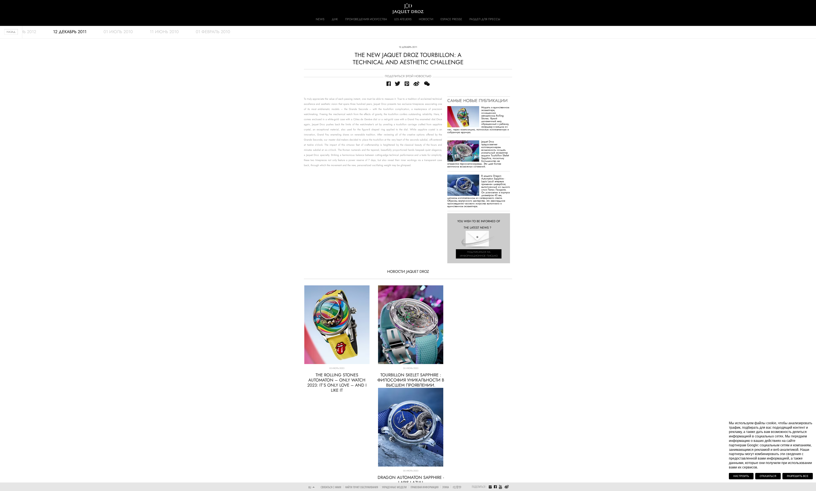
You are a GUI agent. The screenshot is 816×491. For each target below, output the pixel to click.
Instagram (490, 487)
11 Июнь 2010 (164, 32)
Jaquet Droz (305, 8)
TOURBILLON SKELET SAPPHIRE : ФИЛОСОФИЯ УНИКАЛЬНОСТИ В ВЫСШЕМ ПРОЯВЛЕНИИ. (410, 380)
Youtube (500, 487)
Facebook (388, 83)
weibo (416, 83)
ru (309, 487)
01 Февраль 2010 (213, 32)
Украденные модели (394, 487)
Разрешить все (797, 476)
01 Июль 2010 (118, 32)
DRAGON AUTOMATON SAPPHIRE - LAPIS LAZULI (411, 480)
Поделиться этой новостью (408, 76)
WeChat (427, 83)
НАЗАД (11, 32)
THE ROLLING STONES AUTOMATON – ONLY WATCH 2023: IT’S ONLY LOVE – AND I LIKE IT (337, 382)
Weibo (506, 487)
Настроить (741, 476)
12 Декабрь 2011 (69, 32)
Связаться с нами (331, 487)
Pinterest (407, 83)
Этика (445, 487)
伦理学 (457, 487)
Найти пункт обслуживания (361, 487)
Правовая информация (424, 487)
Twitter (397, 83)
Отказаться (768, 476)
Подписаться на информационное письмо (479, 254)
